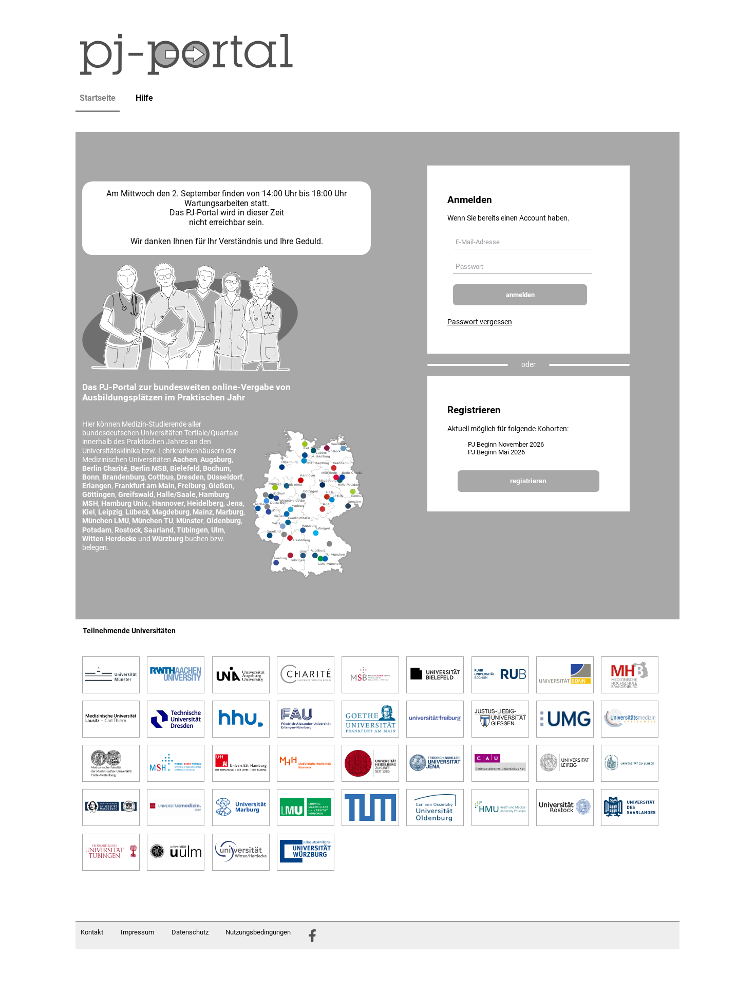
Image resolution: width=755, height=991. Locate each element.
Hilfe (144, 98)
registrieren (528, 481)
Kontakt (92, 932)
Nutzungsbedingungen (258, 932)
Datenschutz (190, 932)
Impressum (137, 932)
